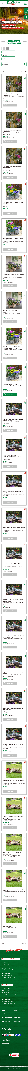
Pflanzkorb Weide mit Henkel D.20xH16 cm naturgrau (13, 203)
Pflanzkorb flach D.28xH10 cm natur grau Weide (13, 275)
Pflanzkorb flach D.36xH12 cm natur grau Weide (13, 311)
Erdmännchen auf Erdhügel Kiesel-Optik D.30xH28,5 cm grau (13, 636)
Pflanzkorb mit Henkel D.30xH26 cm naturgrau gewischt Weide (12, 347)
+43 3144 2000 (5, 993)
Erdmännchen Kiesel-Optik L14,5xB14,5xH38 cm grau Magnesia (12, 456)
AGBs (15, 1014)
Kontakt (16, 1010)
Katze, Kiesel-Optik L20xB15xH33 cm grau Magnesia (14, 528)
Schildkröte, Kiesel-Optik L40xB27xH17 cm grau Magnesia (13, 600)
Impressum (17, 1021)
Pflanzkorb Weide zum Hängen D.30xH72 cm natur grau (13, 166)
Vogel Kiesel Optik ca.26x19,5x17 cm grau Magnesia (14, 781)
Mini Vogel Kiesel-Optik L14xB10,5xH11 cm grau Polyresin (13, 419)
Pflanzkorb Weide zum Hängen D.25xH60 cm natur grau (13, 130)
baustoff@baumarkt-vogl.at (8, 995)
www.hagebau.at (5, 1014)
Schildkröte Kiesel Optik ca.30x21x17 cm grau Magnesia (13, 925)
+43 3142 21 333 (5, 967)
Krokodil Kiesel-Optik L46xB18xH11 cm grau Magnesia (13, 492)
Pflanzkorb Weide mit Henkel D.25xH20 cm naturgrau (13, 239)
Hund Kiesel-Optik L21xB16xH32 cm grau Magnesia (13, 564)
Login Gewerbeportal (6, 1021)
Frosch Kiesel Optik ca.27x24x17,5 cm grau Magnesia (13, 817)
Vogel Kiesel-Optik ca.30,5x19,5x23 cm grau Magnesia (13, 708)
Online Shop (4, 1010)
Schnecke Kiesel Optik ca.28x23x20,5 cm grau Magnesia (13, 853)
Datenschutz (17, 1017)
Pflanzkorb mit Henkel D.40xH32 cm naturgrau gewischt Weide (12, 383)
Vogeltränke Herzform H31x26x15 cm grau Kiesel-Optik (14, 672)
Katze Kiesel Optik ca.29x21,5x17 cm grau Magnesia (14, 889)
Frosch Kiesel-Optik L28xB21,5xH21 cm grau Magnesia (13, 745)
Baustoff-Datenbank (6, 1017)
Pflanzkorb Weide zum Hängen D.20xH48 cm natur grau (13, 94)
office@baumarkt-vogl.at (7, 969)
